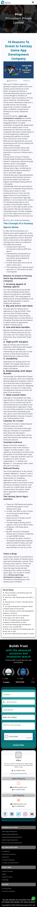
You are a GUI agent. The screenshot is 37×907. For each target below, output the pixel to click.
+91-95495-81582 (19, 770)
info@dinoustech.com (19, 804)
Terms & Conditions (9, 891)
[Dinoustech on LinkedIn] (12, 814)
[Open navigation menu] (33, 2)
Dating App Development (10, 834)
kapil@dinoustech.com (19, 787)
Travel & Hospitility (9, 860)
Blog (4, 874)
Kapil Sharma (13, 81)
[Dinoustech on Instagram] (25, 814)
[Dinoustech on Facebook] (5, 814)
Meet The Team (7, 877)
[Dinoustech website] (23, 672)
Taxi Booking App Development (12, 837)
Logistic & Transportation (11, 863)
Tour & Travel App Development (12, 843)
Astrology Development (10, 831)
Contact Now (18, 745)
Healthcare (6, 851)
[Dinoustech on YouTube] (32, 814)
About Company (8, 871)
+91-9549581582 (19, 806)
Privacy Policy (7, 888)
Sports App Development (10, 840)
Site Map (5, 880)
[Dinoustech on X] (18, 814)
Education (6, 857)
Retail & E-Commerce (9, 854)
